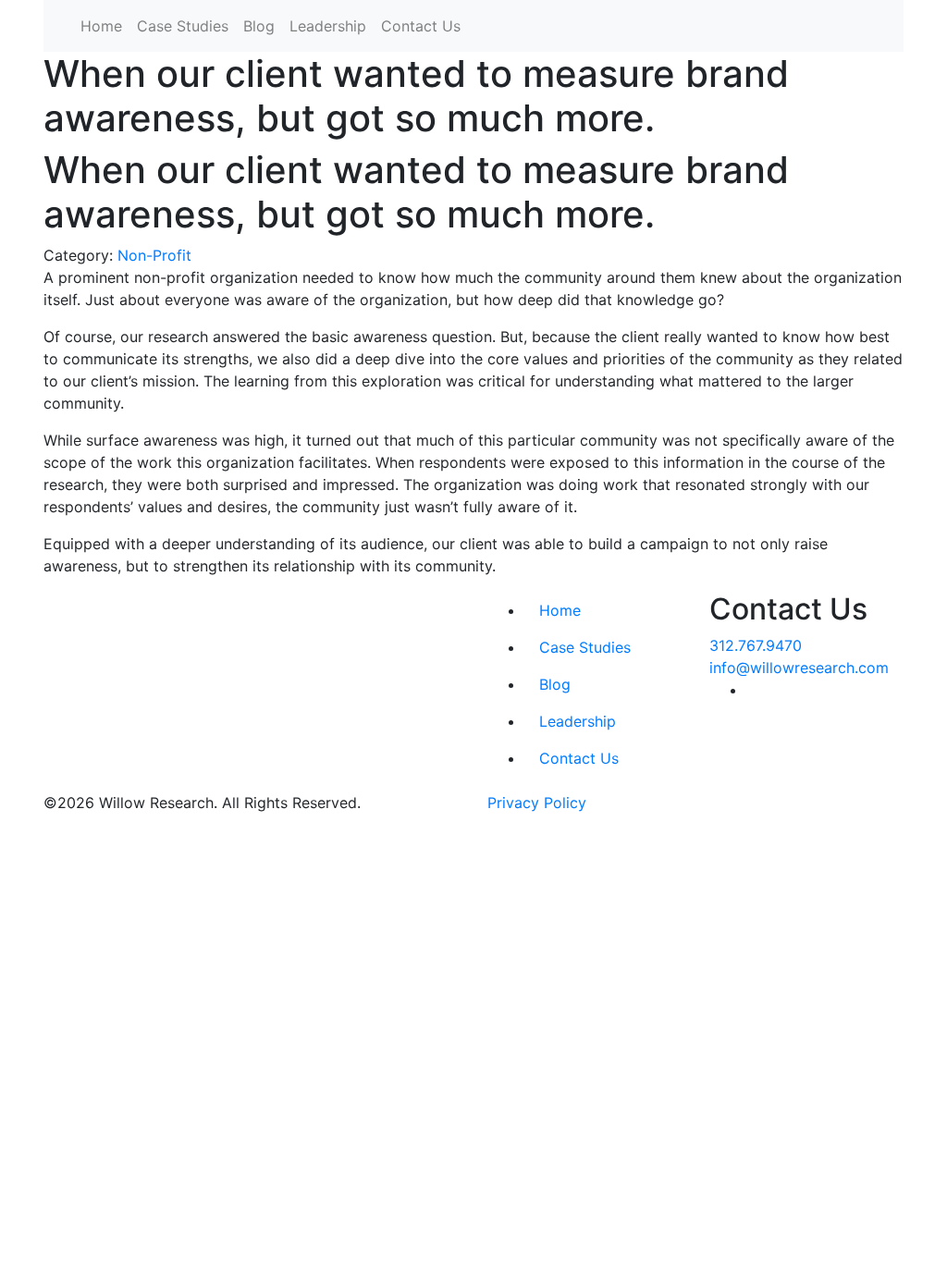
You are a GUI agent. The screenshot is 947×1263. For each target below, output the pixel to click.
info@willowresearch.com (799, 667)
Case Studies (182, 26)
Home (101, 26)
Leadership (327, 26)
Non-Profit (154, 255)
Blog (259, 26)
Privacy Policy (536, 802)
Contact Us (421, 26)
